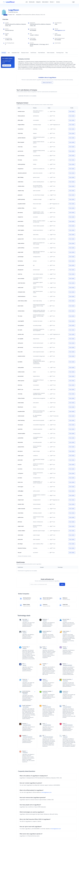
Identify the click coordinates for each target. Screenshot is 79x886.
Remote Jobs (32, 2)
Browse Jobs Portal (47, 82)
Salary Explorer (45, 2)
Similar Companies (50, 52)
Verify (62, 584)
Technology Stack (60, 52)
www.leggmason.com (60, 30)
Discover (52, 2)
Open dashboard (6, 65)
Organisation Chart (15, 52)
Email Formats (33, 52)
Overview (4, 52)
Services (58, 2)
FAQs (67, 52)
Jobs (27, 2)
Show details (71, 111)
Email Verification (41, 52)
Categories (38, 2)
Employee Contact (25, 52)
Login (73, 2)
